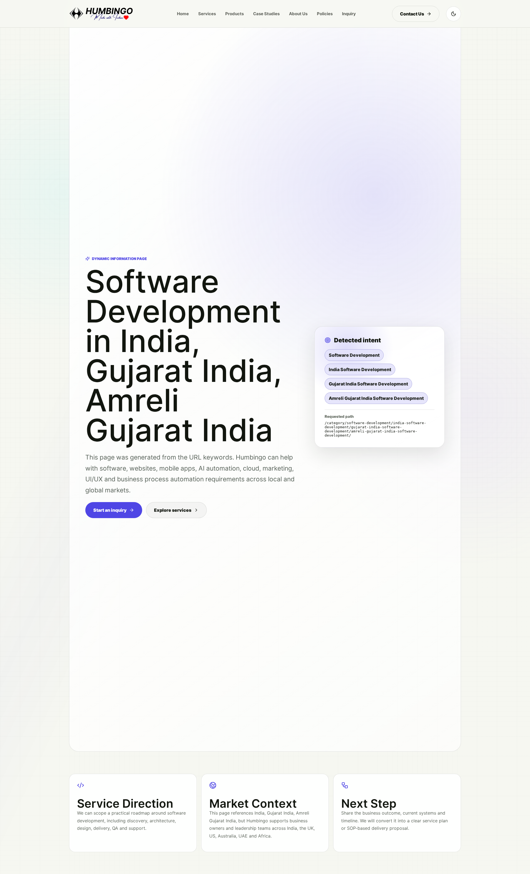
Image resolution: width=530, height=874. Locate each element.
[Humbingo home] (101, 13)
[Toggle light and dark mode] (453, 13)
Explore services (172, 510)
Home (183, 13)
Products (234, 13)
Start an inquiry (110, 510)
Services (207, 13)
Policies (325, 13)
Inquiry (349, 13)
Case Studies (266, 13)
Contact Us (412, 14)
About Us (298, 13)
